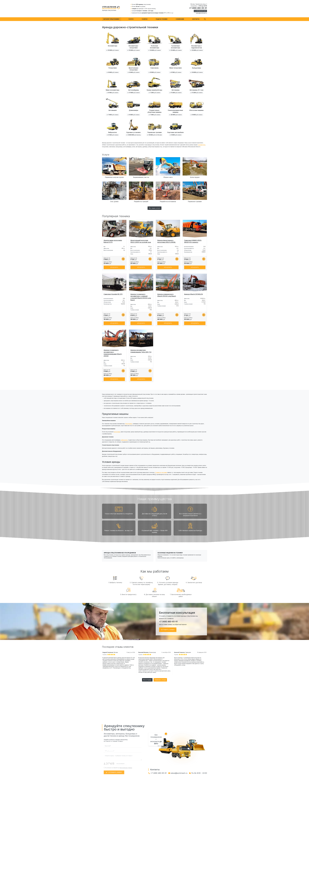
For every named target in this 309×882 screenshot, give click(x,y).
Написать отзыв (160, 680)
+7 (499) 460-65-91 (198, 8)
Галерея (144, 19)
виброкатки (124, 440)
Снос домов (114, 201)
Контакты (195, 19)
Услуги (131, 19)
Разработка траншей (141, 201)
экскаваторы (201, 144)
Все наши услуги (154, 208)
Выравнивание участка (141, 177)
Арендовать (114, 267)
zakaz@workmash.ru (201, 13)
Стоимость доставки (161, 472)
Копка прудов (194, 177)
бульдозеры (128, 423)
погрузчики (117, 431)
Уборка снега (167, 177)
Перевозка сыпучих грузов (114, 177)
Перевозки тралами (195, 201)
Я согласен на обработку (118, 767)
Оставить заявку (168, 630)
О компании (180, 19)
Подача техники (161, 19)
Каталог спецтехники (111, 19)
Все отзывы (147, 680)
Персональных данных (125, 767)
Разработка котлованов (168, 201)
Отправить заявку (115, 772)
